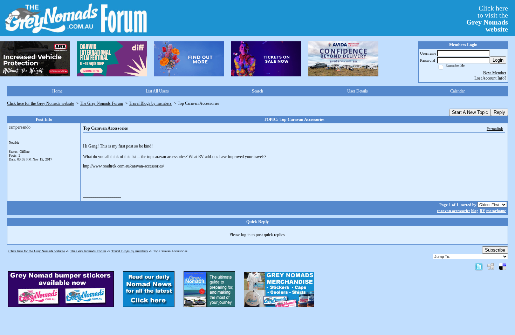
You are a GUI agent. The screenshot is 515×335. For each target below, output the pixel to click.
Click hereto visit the (487, 18)
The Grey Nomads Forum (101, 103)
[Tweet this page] (479, 266)
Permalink (495, 129)
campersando (19, 127)
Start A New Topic (470, 112)
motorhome (496, 210)
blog (475, 210)
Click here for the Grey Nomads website (40, 103)
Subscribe (495, 250)
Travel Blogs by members (150, 103)
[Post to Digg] (491, 266)
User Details (357, 91)
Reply (499, 112)
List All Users (157, 91)
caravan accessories (453, 210)
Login (498, 60)
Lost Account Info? (490, 78)
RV (482, 210)
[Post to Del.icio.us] (502, 266)
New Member (494, 72)
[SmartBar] (35, 58)
